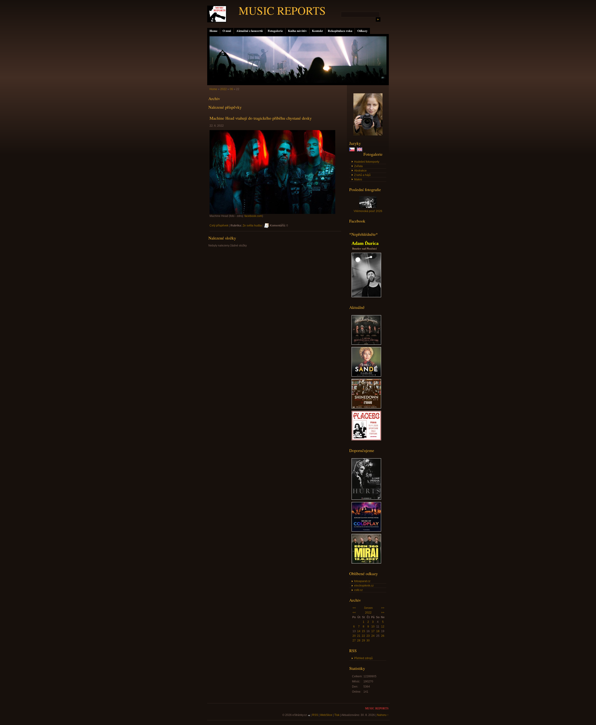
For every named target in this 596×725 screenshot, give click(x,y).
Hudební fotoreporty (366, 161)
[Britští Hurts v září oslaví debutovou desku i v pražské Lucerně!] (366, 498)
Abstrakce (360, 170)
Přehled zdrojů (363, 658)
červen (368, 608)
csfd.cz (358, 590)
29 (363, 640)
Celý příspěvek (219, 225)
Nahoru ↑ (383, 715)
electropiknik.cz (364, 585)
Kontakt (317, 30)
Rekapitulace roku (340, 30)
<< (354, 608)
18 (377, 631)
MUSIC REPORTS (282, 10)
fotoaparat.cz (362, 581)
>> (382, 608)
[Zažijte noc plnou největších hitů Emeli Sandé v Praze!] (366, 375)
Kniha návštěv (297, 30)
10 (373, 626)
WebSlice (326, 715)
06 (231, 89)
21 (358, 635)
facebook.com (253, 216)
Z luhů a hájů (362, 175)
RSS (315, 715)
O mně (227, 30)
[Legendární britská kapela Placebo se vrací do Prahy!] (366, 439)
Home (213, 30)
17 (373, 631)
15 (363, 631)
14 (358, 631)
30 (368, 640)
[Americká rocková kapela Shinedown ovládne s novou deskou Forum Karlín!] (366, 407)
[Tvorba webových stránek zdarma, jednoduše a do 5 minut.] (309, 715)
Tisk (336, 715)
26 (382, 635)
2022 (368, 612)
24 (373, 635)
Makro (358, 179)
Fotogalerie (275, 30)
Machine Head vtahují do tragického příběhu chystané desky (261, 118)
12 (382, 626)
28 (358, 640)
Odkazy (362, 30)
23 (368, 635)
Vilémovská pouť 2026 (368, 211)
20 (354, 635)
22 (363, 635)
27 (354, 640)
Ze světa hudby (252, 225)
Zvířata (358, 166)
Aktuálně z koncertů (249, 30)
